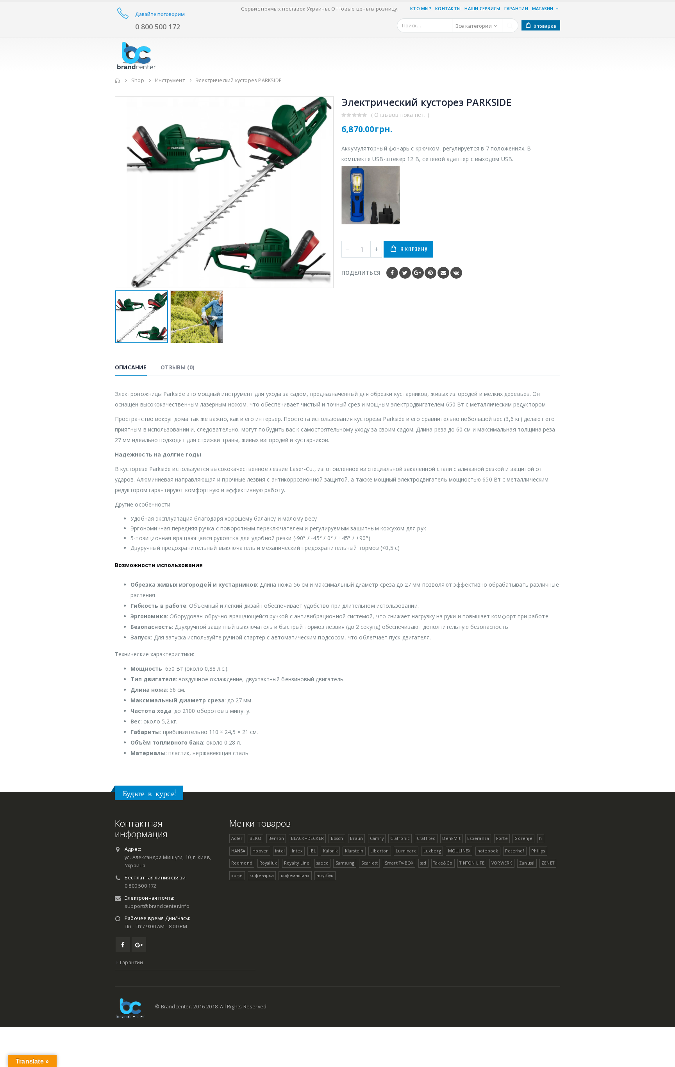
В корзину (413, 249)
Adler (237, 838)
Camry (377, 838)
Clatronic (400, 838)
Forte (502, 838)
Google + (418, 273)
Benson (276, 838)
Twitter (405, 273)
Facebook (392, 273)
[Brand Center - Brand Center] (136, 54)
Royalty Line (296, 863)
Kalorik (330, 851)
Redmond (241, 863)
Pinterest (430, 273)
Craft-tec (426, 838)
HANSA (238, 851)
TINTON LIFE (471, 863)
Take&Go (442, 863)
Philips (538, 851)
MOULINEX (459, 851)
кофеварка (262, 875)
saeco (322, 863)
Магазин (543, 8)
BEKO (255, 838)
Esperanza (478, 838)
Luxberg (432, 851)
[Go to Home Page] (117, 80)
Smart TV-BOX (399, 863)
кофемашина (295, 875)
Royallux (268, 863)
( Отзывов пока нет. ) (400, 114)
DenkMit (451, 838)
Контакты (448, 8)
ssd (423, 863)
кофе (237, 875)
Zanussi (526, 863)
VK (456, 273)
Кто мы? (420, 8)
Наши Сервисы (482, 8)
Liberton (379, 851)
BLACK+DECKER (307, 838)
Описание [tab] (131, 367)
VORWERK (501, 863)
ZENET (547, 863)
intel (280, 851)
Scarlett (369, 863)
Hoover (260, 851)
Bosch (337, 838)
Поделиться (360, 272)
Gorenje (523, 838)
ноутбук (324, 875)
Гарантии (516, 8)
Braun (356, 838)
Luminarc (406, 851)
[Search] (510, 25)
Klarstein (354, 851)
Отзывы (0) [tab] (178, 367)
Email (443, 273)
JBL (312, 851)
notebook (487, 851)
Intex (297, 851)
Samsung (345, 863)
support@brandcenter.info (157, 906)
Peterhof (515, 851)
